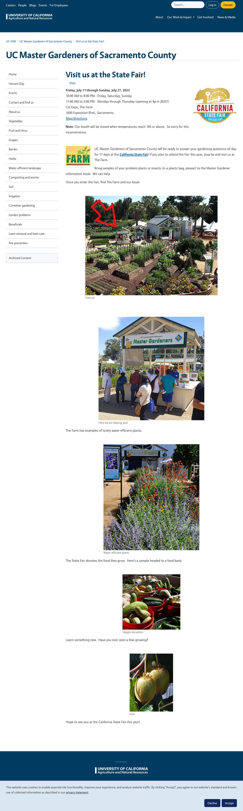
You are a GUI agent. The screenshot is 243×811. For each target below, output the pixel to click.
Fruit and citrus (18, 130)
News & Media (226, 17)
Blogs (32, 5)
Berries (13, 149)
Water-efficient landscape (25, 168)
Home (13, 74)
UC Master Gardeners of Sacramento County (46, 41)
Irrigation (14, 196)
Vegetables (15, 121)
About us (14, 112)
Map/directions (76, 118)
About (159, 17)
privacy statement (77, 792)
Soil (11, 187)
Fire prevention (18, 243)
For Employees (59, 5)
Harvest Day (16, 84)
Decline (212, 803)
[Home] (29, 17)
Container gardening (22, 205)
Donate (228, 5)
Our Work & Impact (179, 17)
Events (43, 5)
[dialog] (121, 795)
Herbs (12, 159)
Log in (212, 5)
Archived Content (20, 258)
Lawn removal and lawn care (26, 234)
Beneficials (15, 224)
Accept (229, 803)
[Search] (202, 4)
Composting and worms (24, 177)
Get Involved (205, 17)
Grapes (13, 140)
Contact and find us (21, 102)
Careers (11, 5)
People (22, 5)
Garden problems (20, 215)
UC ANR (11, 41)
